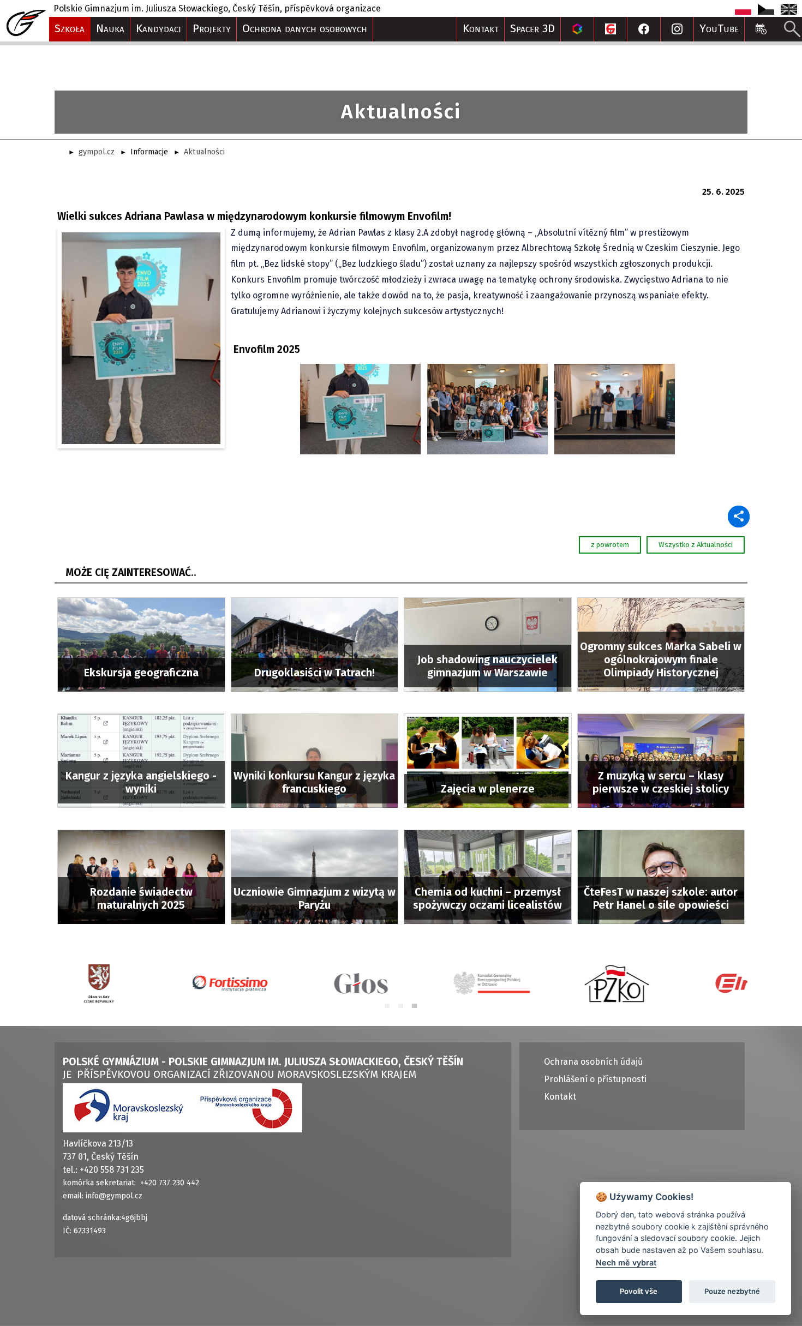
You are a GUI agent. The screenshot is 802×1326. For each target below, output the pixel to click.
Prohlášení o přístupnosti (595, 1079)
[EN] (789, 8)
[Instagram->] (677, 29)
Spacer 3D (532, 28)
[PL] (744, 8)
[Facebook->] (643, 29)
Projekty (212, 28)
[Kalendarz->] (761, 29)
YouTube (719, 28)
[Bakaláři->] (577, 29)
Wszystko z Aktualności (696, 545)
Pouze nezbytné (732, 1291)
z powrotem (610, 545)
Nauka (110, 28)
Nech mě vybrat (626, 1262)
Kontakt (481, 28)
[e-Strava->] (610, 29)
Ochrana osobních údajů (593, 1062)
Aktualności (204, 152)
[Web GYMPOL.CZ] (24, 18)
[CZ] (767, 8)
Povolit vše (638, 1291)
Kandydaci (158, 28)
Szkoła (70, 28)
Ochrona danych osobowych (304, 28)
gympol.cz (97, 152)
